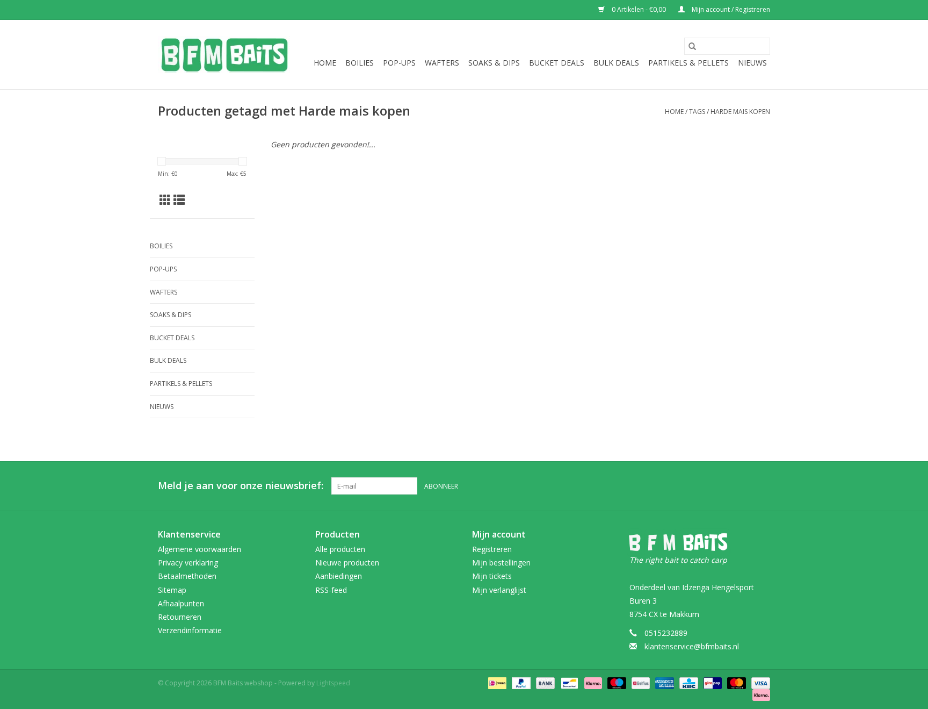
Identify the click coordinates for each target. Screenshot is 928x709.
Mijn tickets (492, 576)
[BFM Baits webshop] (223, 54)
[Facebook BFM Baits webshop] (742, 486)
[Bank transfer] (544, 682)
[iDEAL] (496, 682)
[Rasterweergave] (165, 199)
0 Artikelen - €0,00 (639, 9)
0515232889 (665, 633)
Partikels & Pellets (688, 63)
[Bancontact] (568, 682)
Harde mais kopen (740, 111)
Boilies (359, 63)
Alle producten (340, 549)
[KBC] (687, 682)
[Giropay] (711, 682)
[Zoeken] (692, 46)
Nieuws (752, 63)
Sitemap (172, 590)
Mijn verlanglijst (499, 590)
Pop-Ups (399, 63)
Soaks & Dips (494, 63)
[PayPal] (520, 682)
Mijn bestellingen (501, 562)
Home (325, 63)
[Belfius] (639, 682)
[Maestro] (616, 682)
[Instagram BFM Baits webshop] (761, 486)
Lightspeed (333, 682)
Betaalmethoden (187, 576)
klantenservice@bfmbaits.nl (691, 646)
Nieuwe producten (347, 562)
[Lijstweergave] (179, 199)
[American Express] (663, 682)
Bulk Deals (616, 63)
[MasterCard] (735, 682)
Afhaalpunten (181, 603)
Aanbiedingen (338, 576)
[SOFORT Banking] (592, 682)
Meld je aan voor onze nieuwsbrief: (240, 485)
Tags (697, 111)
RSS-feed (331, 590)
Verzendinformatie (190, 630)
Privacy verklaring (188, 562)
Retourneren (179, 617)
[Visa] (759, 682)
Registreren (492, 549)
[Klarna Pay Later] (759, 694)
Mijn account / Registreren (730, 9)
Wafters (442, 63)
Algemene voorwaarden (199, 549)
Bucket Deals (556, 63)
